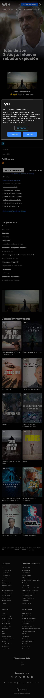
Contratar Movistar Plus (28, 626)
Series (4, 9)
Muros (25, 461)
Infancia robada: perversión (12, 184)
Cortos (3, 580)
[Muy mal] (11, 94)
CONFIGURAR (21, 128)
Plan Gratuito (25, 636)
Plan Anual (25, 638)
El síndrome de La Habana (32, 352)
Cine (11, 9)
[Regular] (16, 94)
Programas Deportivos (28, 598)
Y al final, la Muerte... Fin (11, 206)
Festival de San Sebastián (29, 593)
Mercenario (6, 424)
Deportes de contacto (8, 638)
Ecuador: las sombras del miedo (11, 462)
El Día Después (6, 623)
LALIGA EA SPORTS (7, 618)
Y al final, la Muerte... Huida (12, 200)
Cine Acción (5, 577)
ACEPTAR (30, 134)
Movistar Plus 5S (26, 603)
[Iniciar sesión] (40, 4)
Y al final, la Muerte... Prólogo (12, 193)
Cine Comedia (6, 575)
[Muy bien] (21, 94)
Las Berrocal (25, 585)
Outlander (25, 583)
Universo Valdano (6, 626)
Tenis (3, 631)
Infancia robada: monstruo (11, 190)
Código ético (25, 623)
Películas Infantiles (7, 585)
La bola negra (26, 570)
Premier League (6, 621)
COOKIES (37, 683)
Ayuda (22, 664)
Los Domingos (26, 572)
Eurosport (4, 641)
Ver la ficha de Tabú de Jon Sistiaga (22, 173)
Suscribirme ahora (29, 4)
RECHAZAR (14, 134)
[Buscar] (19, 4)
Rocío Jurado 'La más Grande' (30, 588)
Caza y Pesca (25, 600)
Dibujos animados (27, 595)
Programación (6, 649)
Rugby (3, 633)
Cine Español (5, 572)
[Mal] (14, 94)
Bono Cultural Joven (27, 641)
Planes (24, 633)
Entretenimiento (6, 600)
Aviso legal (21, 683)
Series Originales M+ (7, 590)
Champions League (7, 616)
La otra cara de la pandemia (29, 499)
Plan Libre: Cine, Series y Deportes (31, 628)
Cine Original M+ (6, 570)
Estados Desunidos (29, 535)
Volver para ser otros (9, 535)
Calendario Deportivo (8, 644)
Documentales (6, 598)
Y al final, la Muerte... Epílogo (12, 196)
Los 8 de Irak (6, 389)
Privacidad (30, 683)
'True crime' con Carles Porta (30, 590)
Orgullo (4, 603)
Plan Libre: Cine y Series (28, 631)
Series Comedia (6, 595)
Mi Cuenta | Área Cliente (29, 618)
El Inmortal (25, 577)
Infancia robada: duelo (10, 187)
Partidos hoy (5, 646)
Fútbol (18, 9)
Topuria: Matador (6, 636)
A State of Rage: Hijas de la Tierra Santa (11, 353)
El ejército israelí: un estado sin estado (30, 425)
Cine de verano (6, 583)
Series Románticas (7, 593)
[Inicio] (6, 4)
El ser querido (26, 567)
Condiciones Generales (28, 621)
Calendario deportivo (33, 9)
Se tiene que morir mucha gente (31, 580)
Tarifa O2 (24, 644)
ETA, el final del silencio (31, 389)
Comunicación (26, 649)
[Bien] (19, 94)
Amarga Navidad (26, 575)
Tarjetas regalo (26, 646)
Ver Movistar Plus (26, 613)
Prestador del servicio (10, 683)
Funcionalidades (26, 616)
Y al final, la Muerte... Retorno (12, 203)
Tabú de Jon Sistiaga (13, 170)
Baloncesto (5, 628)
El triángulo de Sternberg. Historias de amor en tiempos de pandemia (11, 499)
